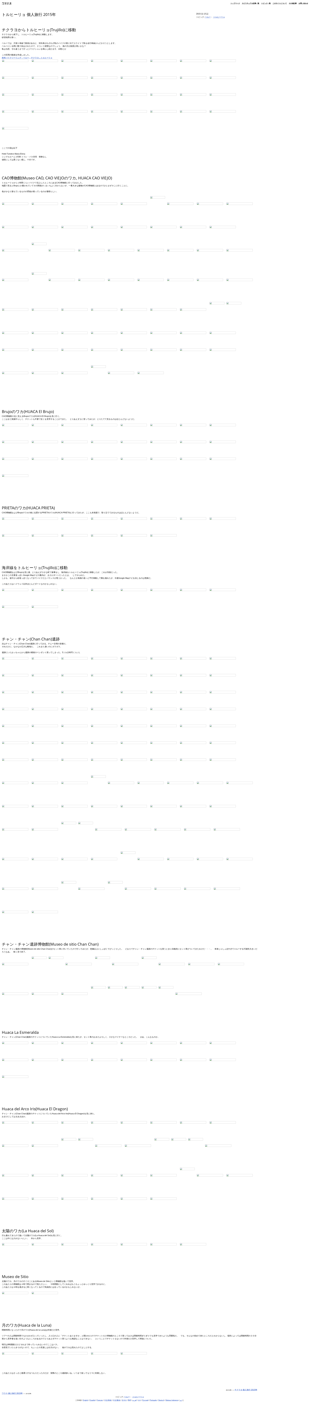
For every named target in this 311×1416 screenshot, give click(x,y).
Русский (145, 1400)
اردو (181, 1400)
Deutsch (161, 1400)
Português (153, 1400)
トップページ (235, 3)
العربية (134, 1400)
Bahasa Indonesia (172, 1400)
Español (92, 1400)
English (85, 1400)
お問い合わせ (303, 3)
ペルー (208, 17)
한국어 (124, 1400)
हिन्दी (129, 1400)
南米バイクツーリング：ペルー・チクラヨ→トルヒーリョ (27, 58)
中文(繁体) (116, 1400)
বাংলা (139, 1400)
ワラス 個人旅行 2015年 (12, 1393)
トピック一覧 (266, 3)
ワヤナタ (7, 3)
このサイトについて (280, 3)
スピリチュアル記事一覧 (250, 3)
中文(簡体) (108, 1400)
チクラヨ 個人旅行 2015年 (245, 1390)
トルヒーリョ (219, 17)
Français (100, 1400)
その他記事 (293, 3)
